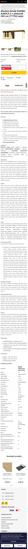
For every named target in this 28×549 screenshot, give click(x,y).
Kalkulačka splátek (8, 67)
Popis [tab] (7, 85)
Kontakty (3, 521)
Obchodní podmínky (6, 517)
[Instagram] (6, 503)
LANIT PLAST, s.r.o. (9, 22)
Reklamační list (5, 525)
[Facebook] (2, 503)
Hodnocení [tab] (19, 85)
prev (1, 467)
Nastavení (13, 541)
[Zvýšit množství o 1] (26, 67)
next (26, 467)
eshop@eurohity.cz (9, 493)
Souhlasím (20, 545)
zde (18, 538)
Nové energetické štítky (7, 523)
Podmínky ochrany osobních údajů (9, 519)
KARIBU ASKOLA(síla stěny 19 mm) (21, 368)
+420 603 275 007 (9, 496)
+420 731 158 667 (9, 499)
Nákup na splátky (5, 528)
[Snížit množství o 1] (19, 67)
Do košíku (14, 72)
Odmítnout (7, 545)
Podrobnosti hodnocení (6, 20)
